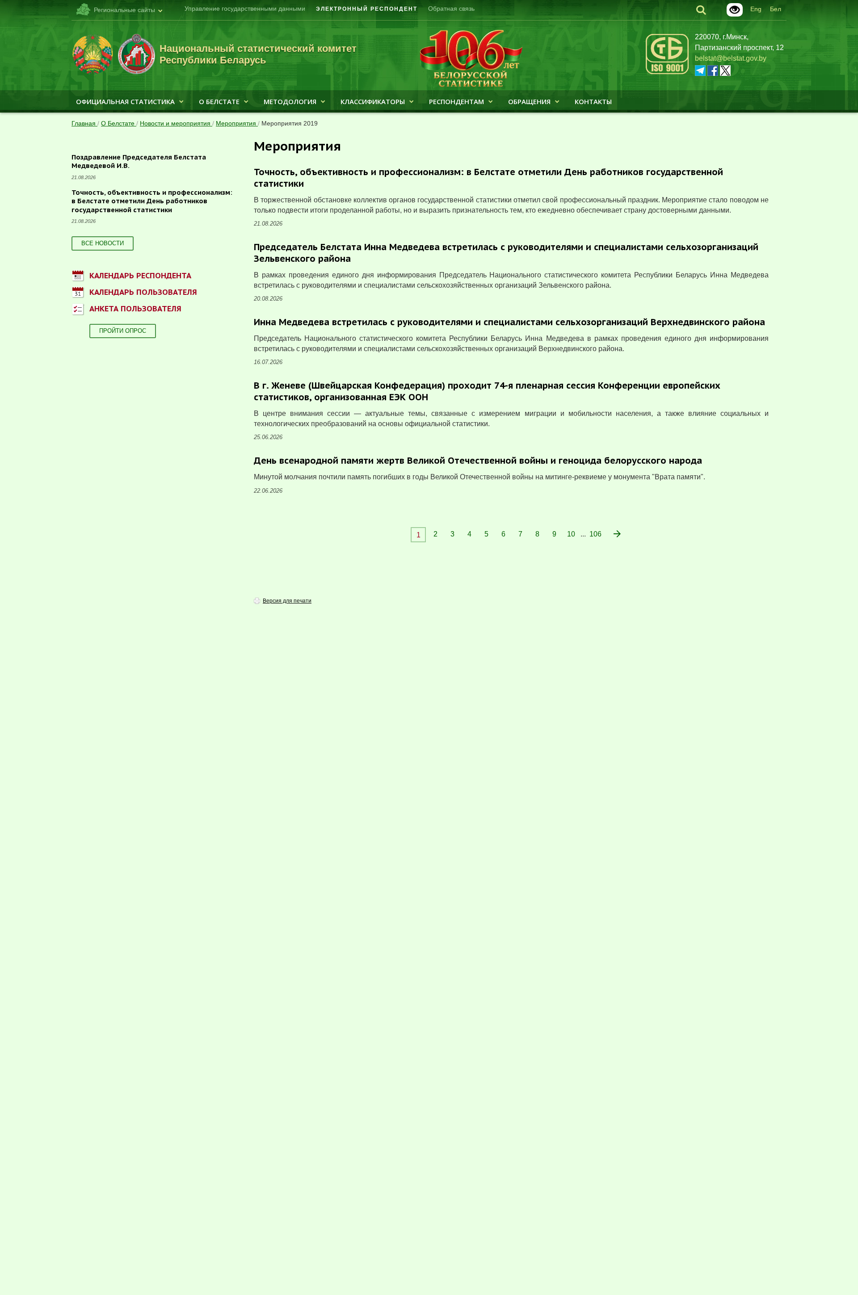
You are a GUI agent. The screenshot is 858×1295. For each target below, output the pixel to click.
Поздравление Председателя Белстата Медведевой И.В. (139, 161)
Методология (290, 101)
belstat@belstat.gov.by (730, 58)
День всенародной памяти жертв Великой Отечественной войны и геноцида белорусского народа (478, 460)
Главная (84, 123)
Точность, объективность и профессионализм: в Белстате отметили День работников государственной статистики (152, 201)
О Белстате (219, 101)
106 (595, 534)
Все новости (102, 243)
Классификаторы (373, 101)
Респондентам (456, 101)
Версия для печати (287, 601)
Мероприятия (237, 123)
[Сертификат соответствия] (667, 72)
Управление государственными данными (245, 8)
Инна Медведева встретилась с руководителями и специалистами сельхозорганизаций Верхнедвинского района (509, 322)
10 (571, 534)
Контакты (593, 101)
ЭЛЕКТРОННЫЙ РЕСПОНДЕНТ (366, 9)
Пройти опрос (122, 330)
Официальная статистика (125, 101)
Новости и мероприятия (176, 123)
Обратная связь (451, 8)
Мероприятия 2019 (289, 123)
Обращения (529, 101)
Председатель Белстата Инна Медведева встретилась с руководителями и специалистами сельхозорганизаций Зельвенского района (506, 252)
